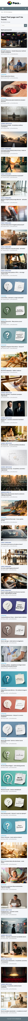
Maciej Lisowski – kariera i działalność (11, 789)
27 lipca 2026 (5, 791)
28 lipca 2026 (5, 743)
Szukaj (25, 25)
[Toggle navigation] (2, 8)
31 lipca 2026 (5, 569)
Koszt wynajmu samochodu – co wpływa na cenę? (14, 1011)
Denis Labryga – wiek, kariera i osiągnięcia (12, 641)
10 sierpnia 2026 (5, 128)
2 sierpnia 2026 (5, 471)
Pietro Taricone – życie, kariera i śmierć (11, 837)
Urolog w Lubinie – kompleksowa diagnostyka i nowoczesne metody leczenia (13, 665)
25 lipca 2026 (5, 889)
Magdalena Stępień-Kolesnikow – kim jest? (12, 346)
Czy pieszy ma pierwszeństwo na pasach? (12, 175)
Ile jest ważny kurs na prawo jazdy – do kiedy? (13, 248)
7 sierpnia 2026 (5, 250)
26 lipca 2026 (5, 839)
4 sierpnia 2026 (5, 372)
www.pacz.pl (18, 1018)
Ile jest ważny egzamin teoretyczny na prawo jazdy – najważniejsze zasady (13, 592)
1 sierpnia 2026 (5, 522)
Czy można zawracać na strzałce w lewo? (12, 544)
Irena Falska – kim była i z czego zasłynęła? (12, 297)
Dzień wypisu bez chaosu (7, 76)
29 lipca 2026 (5, 693)
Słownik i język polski (6, 123)
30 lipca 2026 (5, 619)
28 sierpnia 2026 (6, 54)
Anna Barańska (14, 54)
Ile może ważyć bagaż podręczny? (10, 568)
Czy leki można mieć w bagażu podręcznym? (12, 224)
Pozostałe (3, 49)
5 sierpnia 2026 (5, 324)
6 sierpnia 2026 (5, 299)
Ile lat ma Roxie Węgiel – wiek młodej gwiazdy (13, 765)
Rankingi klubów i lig (6, 492)
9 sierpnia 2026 (5, 177)
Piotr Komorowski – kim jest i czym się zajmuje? (13, 813)
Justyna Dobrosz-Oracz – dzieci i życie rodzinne (14, 617)
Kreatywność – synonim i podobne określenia (13, 444)
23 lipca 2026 (5, 989)
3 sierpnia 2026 (5, 422)
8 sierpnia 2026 (5, 202)
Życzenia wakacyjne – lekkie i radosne (11, 370)
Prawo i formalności (6, 148)
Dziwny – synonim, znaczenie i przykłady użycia (13, 936)
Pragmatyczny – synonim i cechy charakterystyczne (9, 912)
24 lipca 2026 (5, 938)
